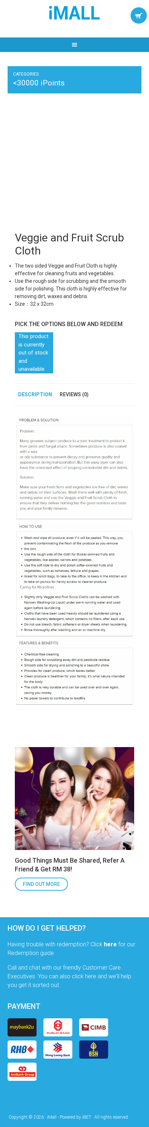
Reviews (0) (74, 394)
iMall (74, 13)
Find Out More (41, 884)
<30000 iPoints (39, 83)
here (110, 944)
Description (35, 394)
